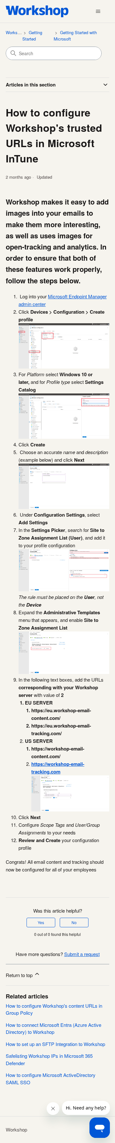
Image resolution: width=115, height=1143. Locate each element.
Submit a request (82, 954)
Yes (41, 922)
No (74, 922)
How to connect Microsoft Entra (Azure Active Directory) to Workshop (53, 1028)
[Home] (37, 11)
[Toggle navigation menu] (98, 11)
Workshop (15, 32)
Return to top (20, 975)
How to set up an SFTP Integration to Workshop (55, 1044)
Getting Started (32, 35)
